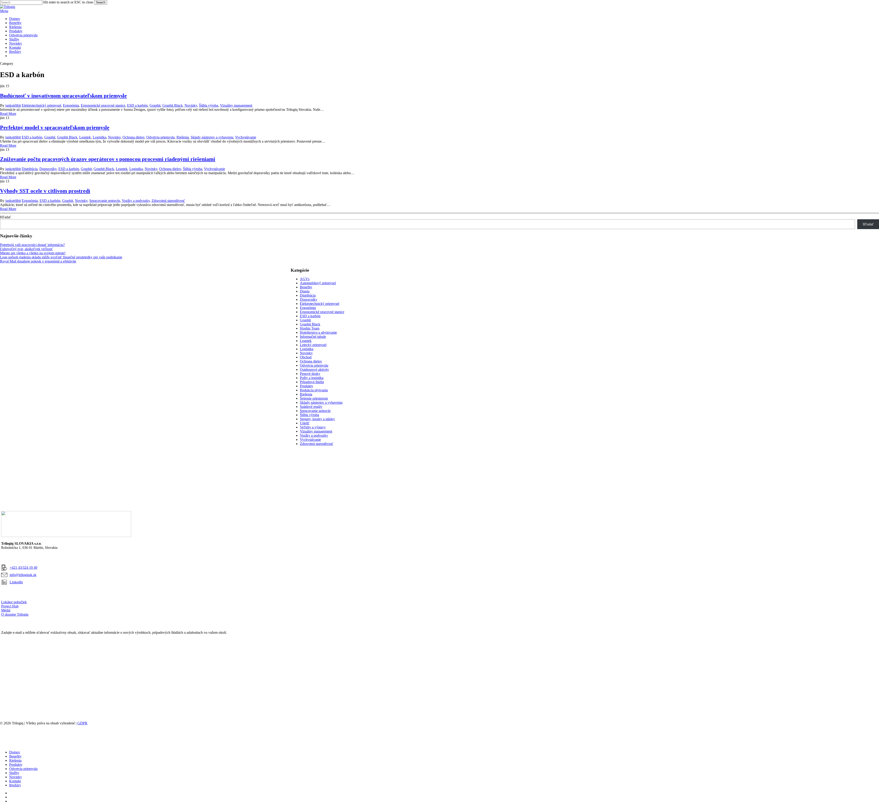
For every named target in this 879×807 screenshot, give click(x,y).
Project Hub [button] (10, 606)
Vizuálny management (236, 105)
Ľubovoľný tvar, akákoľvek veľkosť (26, 249)
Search (100, 2)
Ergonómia (71, 105)
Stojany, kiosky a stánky (317, 419)
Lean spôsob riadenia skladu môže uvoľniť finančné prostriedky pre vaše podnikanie (61, 257)
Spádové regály (311, 407)
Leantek (85, 137)
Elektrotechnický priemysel (41, 105)
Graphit (154, 105)
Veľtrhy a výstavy (313, 427)
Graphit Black (172, 105)
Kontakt (15, 781)
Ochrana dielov (133, 137)
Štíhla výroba (208, 105)
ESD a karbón (137, 105)
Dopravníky (48, 169)
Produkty (306, 386)
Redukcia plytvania (314, 390)
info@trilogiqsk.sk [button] (23, 575)
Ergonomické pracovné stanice (103, 105)
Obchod (306, 357)
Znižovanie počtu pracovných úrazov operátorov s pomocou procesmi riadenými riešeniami (107, 159)
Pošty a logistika (311, 378)
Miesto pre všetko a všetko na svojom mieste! (32, 253)
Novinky (190, 105)
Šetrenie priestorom (314, 398)
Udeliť (304, 423)
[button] (4, 11)
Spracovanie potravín (104, 201)
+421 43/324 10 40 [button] (23, 567)
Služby (14, 773)
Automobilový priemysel (318, 283)
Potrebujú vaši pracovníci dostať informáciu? (32, 245)
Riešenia (182, 137)
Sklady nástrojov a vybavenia (212, 137)
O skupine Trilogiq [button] (14, 614)
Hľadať (5, 217)
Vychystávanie (245, 137)
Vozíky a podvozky (136, 201)
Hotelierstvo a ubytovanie (318, 332)
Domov (14, 752)
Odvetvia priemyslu (160, 137)
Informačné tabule (313, 337)
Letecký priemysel (313, 345)
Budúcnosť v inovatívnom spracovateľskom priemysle (63, 96)
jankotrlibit (13, 105)
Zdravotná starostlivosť (168, 201)
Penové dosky (310, 374)
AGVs (304, 279)
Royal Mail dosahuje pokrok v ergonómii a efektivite (38, 261)
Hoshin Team (309, 328)
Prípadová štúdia (312, 382)
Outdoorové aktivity (314, 369)
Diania (304, 291)
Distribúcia (30, 169)
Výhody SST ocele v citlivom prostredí (45, 191)
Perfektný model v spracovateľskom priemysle (54, 127)
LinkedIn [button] (16, 582)
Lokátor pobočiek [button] (14, 602)
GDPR (82, 723)
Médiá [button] (5, 610)
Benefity (306, 287)
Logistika (99, 137)
